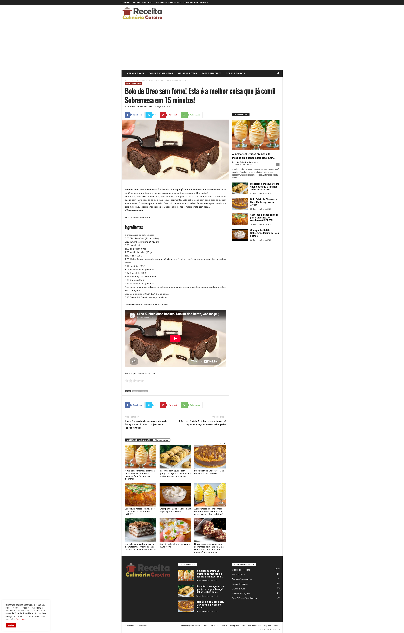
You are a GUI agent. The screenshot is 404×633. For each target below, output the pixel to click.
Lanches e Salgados (241, 593)
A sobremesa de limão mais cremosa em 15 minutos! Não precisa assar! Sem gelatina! (208, 511)
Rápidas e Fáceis (271, 625)
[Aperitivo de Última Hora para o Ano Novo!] (175, 530)
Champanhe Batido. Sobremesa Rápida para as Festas (175, 510)
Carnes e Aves (135, 73)
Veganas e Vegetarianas (195, 2)
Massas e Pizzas (187, 73)
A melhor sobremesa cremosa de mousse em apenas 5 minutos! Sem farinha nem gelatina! (140, 474)
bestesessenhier (140, 391)
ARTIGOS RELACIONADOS (138, 440)
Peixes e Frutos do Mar (251, 625)
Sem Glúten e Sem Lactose (168, 2)
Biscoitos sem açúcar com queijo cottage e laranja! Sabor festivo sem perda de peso (175, 473)
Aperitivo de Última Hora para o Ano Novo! (175, 545)
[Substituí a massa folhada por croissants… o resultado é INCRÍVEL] (140, 494)
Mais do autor (161, 440)
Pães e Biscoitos (211, 73)
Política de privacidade (270, 629)
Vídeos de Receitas (138, 80)
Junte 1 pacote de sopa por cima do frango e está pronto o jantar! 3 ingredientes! (146, 424)
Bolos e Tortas (238, 574)
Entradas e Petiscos (211, 625)
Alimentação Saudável (190, 625)
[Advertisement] (202, 46)
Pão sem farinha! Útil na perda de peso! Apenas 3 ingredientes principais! (202, 422)
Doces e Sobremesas (161, 73)
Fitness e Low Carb (131, 2)
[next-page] (224, 443)
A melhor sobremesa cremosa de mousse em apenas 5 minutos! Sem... (209, 573)
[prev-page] (220, 443)
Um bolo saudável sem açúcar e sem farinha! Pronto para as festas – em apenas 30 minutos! (140, 547)
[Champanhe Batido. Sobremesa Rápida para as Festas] (175, 494)
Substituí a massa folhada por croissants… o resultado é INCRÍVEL (139, 511)
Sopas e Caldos (235, 73)
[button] (277, 73)
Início (127, 80)
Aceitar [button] (11, 625)
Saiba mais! (21, 619)
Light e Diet (148, 2)
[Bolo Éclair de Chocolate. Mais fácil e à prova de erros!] (210, 456)
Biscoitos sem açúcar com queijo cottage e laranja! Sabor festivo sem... (264, 186)
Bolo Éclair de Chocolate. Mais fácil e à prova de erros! (209, 472)
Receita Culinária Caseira (140, 106)
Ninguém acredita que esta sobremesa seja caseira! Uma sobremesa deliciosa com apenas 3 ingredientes (209, 548)
